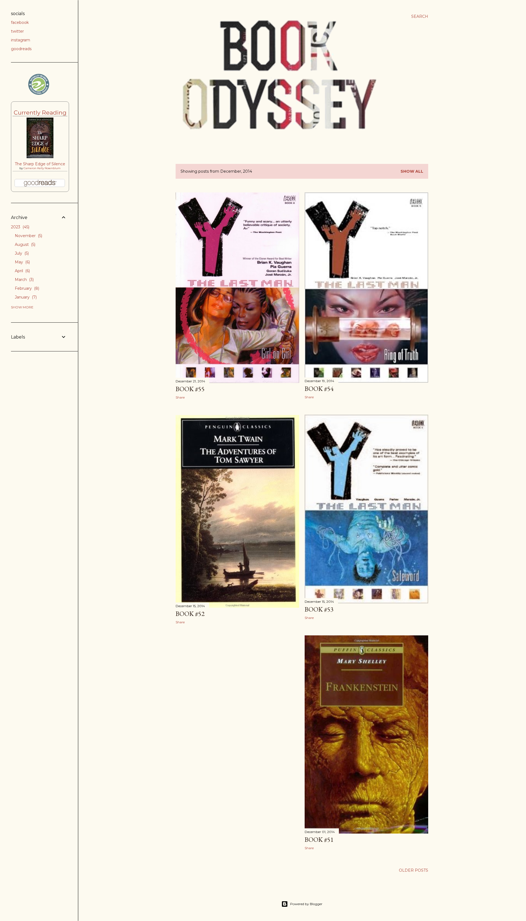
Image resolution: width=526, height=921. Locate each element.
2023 (19, 226)
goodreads (21, 48)
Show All (412, 171)
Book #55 (190, 389)
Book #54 (319, 388)
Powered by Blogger (306, 904)
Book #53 (319, 609)
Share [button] (180, 397)
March (24, 279)
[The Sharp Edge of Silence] (40, 156)
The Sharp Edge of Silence (40, 163)
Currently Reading (40, 112)
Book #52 (190, 613)
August (24, 244)
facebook (20, 22)
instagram (20, 40)
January (25, 297)
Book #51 (319, 839)
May (22, 262)
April (22, 270)
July (21, 253)
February (26, 288)
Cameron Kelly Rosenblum (42, 168)
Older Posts (413, 870)
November (28, 235)
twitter (17, 31)
